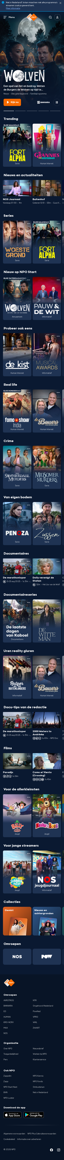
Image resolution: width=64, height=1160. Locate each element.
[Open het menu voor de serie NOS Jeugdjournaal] (58, 853)
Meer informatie (13, 8)
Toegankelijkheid (11, 1054)
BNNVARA (8, 1006)
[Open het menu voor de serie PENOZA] (28, 505)
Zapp (6, 1081)
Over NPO (8, 1049)
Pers (5, 1060)
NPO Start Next (10, 1087)
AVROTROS (9, 1000)
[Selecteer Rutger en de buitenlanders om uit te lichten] (32, 109)
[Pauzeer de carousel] (56, 102)
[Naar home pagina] (32, 17)
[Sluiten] (60, 3)
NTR (35, 1000)
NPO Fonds (38, 1081)
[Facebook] (51, 1150)
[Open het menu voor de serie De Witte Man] (58, 602)
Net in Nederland (40, 1092)
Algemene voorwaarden (14, 1134)
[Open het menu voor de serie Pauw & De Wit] (58, 280)
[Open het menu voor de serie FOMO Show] (28, 392)
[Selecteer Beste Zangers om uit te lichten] (20, 109)
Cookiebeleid (9, 1139)
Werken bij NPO (40, 1054)
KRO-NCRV (9, 1022)
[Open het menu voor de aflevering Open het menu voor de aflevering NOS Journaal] (28, 183)
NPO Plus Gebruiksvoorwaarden (42, 1134)
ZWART (36, 1028)
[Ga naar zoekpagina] (50, 17)
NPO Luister (9, 1098)
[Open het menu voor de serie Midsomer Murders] (58, 449)
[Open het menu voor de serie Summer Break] (28, 853)
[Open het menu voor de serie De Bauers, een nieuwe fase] (58, 392)
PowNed (36, 1011)
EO (5, 1011)
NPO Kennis (38, 1076)
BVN (5, 1092)
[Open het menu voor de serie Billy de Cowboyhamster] (28, 797)
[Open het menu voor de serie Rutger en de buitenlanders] (28, 659)
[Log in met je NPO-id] (57, 17)
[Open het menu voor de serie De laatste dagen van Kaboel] (28, 602)
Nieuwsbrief (38, 1049)
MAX (6, 1028)
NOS (6, 1033)
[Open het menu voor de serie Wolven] (28, 280)
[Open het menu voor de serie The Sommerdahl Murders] (28, 449)
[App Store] (12, 1115)
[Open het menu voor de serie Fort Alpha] (28, 126)
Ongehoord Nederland (43, 1006)
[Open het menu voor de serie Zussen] (58, 505)
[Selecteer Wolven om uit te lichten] (9, 109)
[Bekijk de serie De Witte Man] (47, 621)
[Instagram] (58, 1150)
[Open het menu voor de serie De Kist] (28, 336)
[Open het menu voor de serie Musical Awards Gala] (58, 336)
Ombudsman (39, 1087)
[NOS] (17, 957)
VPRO (35, 1017)
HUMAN (7, 1017)
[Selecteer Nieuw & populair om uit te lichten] (55, 109)
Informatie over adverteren (29, 1139)
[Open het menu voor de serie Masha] (58, 797)
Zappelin (7, 1076)
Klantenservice (39, 1060)
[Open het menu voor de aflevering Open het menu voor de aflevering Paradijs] (28, 756)
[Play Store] (34, 1115)
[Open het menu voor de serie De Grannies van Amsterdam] (58, 126)
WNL (35, 1022)
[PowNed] (47, 957)
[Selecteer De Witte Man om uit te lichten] (43, 109)
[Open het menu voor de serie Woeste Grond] (28, 223)
